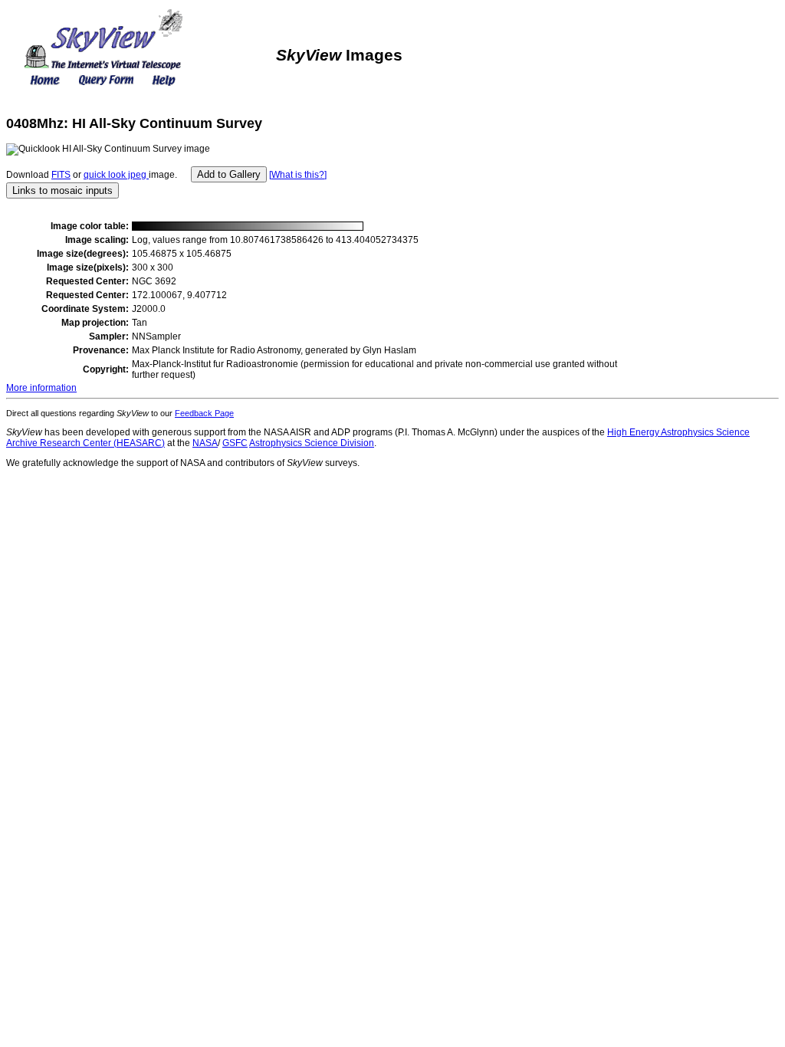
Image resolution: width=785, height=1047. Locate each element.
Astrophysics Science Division (311, 443)
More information (41, 387)
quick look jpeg (116, 174)
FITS (61, 174)
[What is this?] (298, 174)
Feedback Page (204, 413)
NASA (205, 443)
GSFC (235, 443)
